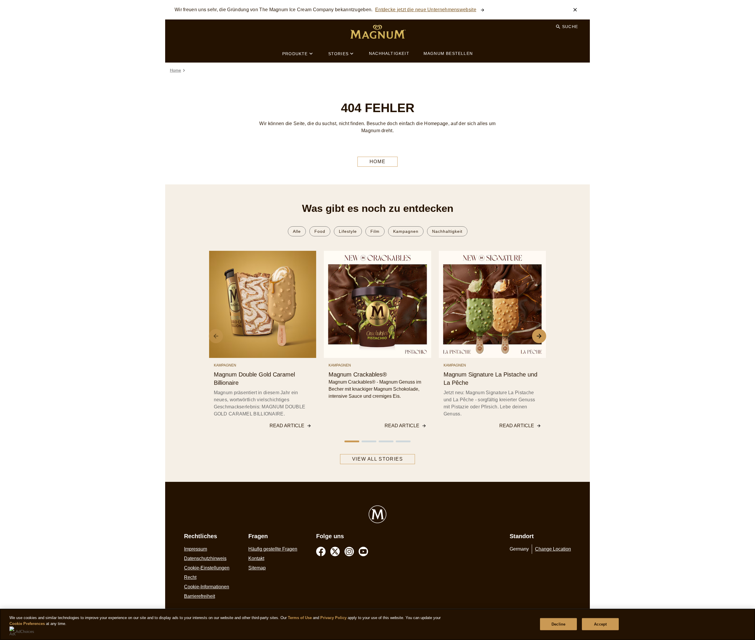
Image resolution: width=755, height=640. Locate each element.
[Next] (539, 336)
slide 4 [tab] (403, 441)
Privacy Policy (333, 618)
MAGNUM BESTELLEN (448, 53)
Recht (190, 577)
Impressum (195, 548)
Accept (600, 624)
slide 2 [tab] (369, 441)
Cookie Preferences (27, 623)
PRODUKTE (295, 53)
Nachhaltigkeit (447, 231)
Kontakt (256, 558)
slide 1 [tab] (351, 441)
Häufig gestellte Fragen (272, 548)
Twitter (335, 551)
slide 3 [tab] (386, 441)
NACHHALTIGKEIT (389, 53)
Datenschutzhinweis (205, 558)
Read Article (287, 425)
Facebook (321, 551)
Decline (558, 624)
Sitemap (257, 567)
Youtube (363, 551)
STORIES (338, 53)
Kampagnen (405, 231)
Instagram (349, 551)
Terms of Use (300, 618)
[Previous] (216, 336)
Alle (297, 231)
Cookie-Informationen (206, 586)
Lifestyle (348, 231)
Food (319, 231)
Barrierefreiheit (199, 596)
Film (375, 231)
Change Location (553, 548)
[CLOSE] (575, 9)
